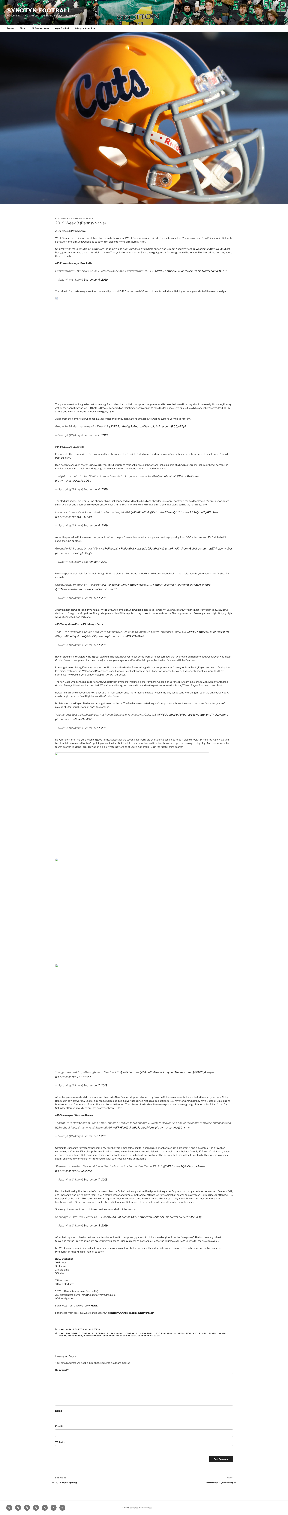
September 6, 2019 (96, 279)
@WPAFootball (164, 270)
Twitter (10, 28)
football (88, 1333)
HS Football (146, 1333)
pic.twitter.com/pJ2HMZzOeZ (73, 1170)
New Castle (193, 1333)
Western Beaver (126, 1336)
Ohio (69, 1329)
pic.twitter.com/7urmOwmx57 (98, 589)
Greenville (102, 1333)
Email (59, 1426)
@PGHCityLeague (95, 636)
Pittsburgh (75, 1336)
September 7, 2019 (96, 561)
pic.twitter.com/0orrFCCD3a (73, 480)
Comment (62, 1370)
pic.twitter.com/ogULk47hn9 (73, 516)
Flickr (23, 28)
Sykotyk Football (39, 10)
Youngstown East (149, 1336)
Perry (62, 1336)
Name (59, 1410)
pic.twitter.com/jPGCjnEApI (169, 426)
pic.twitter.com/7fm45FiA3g (183, 1217)
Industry (166, 1333)
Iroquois (179, 1333)
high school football (124, 1333)
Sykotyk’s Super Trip (85, 28)
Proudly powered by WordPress (137, 1507)
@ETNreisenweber (220, 548)
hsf (158, 1333)
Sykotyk (88, 219)
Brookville (73, 1333)
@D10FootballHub (184, 512)
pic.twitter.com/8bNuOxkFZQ (73, 719)
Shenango (109, 1336)
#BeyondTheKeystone (69, 636)
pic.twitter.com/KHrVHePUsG (125, 636)
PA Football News (40, 28)
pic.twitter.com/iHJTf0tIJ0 (214, 270)
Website (60, 1442)
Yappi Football (62, 28)
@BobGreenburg (197, 548)
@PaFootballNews (185, 270)
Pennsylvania (81, 1329)
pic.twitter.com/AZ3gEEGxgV (73, 553)
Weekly (96, 1329)
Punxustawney (93, 1336)
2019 (62, 1329)
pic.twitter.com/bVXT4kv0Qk (73, 1076)
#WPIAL (159, 1217)
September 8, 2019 (96, 1225)
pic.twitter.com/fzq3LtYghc (172, 1127)
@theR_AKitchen (207, 512)
